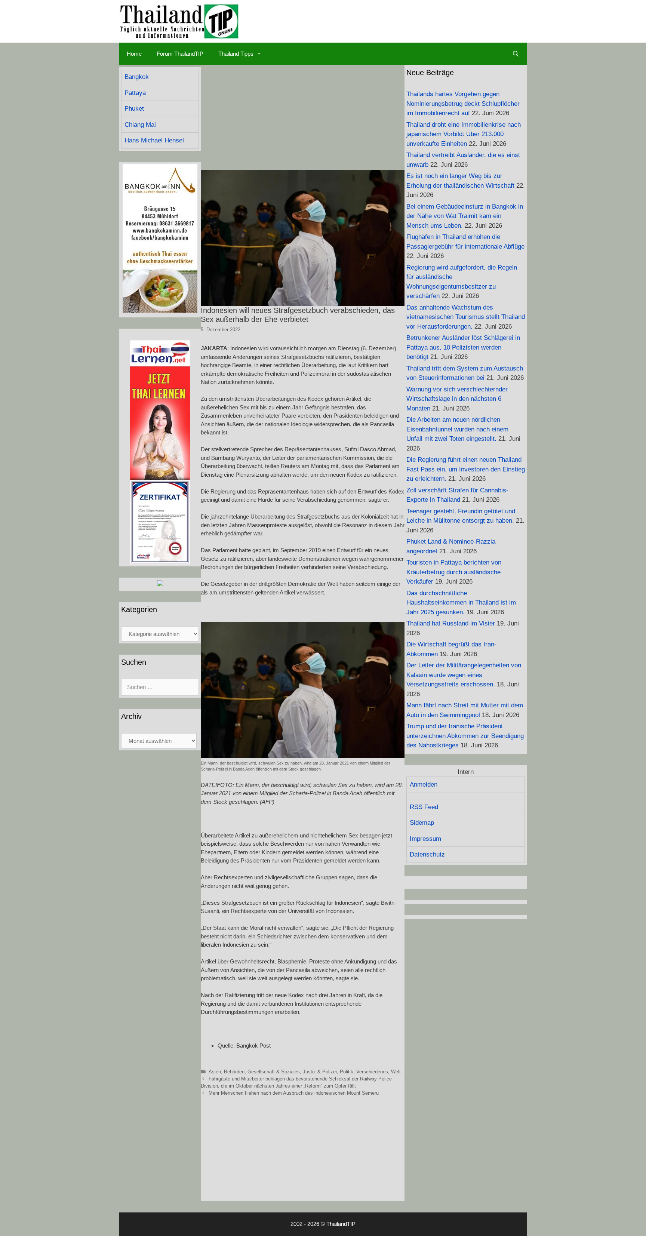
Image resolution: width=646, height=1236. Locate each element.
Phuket (134, 108)
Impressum (425, 838)
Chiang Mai (140, 124)
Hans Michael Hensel (154, 140)
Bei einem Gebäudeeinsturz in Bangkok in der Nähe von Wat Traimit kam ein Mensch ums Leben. (464, 216)
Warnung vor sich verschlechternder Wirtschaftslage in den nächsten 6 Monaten (457, 399)
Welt (396, 1071)
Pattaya (135, 92)
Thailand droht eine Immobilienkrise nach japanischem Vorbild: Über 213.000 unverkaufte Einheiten (463, 134)
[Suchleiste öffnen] (516, 54)
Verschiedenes (372, 1071)
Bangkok (136, 76)
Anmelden (423, 784)
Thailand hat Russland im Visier (450, 623)
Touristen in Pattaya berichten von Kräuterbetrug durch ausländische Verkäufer (453, 572)
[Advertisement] (302, 117)
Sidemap (422, 822)
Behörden (234, 1071)
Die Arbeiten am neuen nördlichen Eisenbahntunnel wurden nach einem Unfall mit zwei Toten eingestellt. (457, 429)
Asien (215, 1071)
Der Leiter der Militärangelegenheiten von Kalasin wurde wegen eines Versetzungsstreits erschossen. (463, 675)
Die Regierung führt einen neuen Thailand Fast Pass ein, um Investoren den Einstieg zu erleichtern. (465, 469)
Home (134, 53)
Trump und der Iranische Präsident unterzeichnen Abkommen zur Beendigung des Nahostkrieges (465, 736)
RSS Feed (424, 807)
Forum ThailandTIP (180, 53)
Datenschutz (427, 854)
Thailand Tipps (235, 53)
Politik (346, 1071)
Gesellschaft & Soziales (273, 1071)
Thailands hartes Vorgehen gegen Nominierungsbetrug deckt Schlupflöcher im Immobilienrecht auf (463, 103)
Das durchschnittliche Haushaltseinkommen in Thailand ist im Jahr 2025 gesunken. (461, 603)
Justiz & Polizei (320, 1071)
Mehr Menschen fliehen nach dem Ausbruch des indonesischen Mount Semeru (294, 1093)
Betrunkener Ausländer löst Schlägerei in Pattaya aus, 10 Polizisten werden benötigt (463, 347)
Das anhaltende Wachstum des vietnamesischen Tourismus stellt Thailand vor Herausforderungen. (465, 317)
